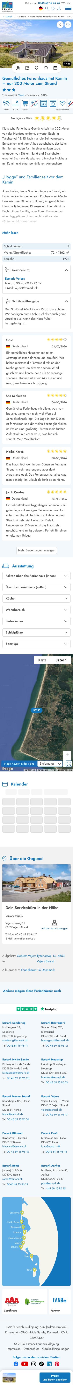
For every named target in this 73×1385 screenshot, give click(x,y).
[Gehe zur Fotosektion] (17, 68)
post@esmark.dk (50, 1183)
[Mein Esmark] (59, 8)
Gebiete (22, 956)
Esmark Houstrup (52, 1059)
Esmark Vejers (15, 278)
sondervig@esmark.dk (15, 1040)
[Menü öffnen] (68, 8)
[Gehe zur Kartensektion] (36, 68)
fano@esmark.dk (50, 1146)
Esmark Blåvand (12, 1133)
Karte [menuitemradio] (42, 660)
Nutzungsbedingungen (61, 770)
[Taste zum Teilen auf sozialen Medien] (60, 24)
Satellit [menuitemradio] (61, 660)
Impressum (13, 1349)
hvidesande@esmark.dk (15, 1073)
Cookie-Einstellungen (55, 1349)
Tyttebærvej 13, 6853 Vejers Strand (51, 959)
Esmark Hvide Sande (15, 1059)
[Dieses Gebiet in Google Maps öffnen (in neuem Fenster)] (7, 768)
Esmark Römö (10, 1166)
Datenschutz (31, 1349)
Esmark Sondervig (14, 1023)
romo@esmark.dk (12, 1179)
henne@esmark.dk (12, 1114)
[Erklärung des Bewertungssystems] (36, 90)
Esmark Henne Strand (16, 1096)
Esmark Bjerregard (53, 1023)
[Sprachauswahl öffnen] (41, 8)
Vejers (21, 95)
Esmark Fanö (49, 1133)
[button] (36, 710)
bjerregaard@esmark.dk (55, 1040)
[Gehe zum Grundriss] (27, 68)
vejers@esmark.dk (24, 938)
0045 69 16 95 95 (49, 3)
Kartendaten (43, 770)
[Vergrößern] (67, 755)
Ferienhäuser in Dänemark (38, 970)
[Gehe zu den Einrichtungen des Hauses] (46, 68)
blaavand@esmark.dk (14, 1146)
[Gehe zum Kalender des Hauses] (56, 68)
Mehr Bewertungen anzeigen (36, 550)
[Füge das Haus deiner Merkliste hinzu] (67, 24)
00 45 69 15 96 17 (26, 934)
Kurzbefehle (30, 770)
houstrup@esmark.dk (53, 1077)
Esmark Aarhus (50, 1166)
